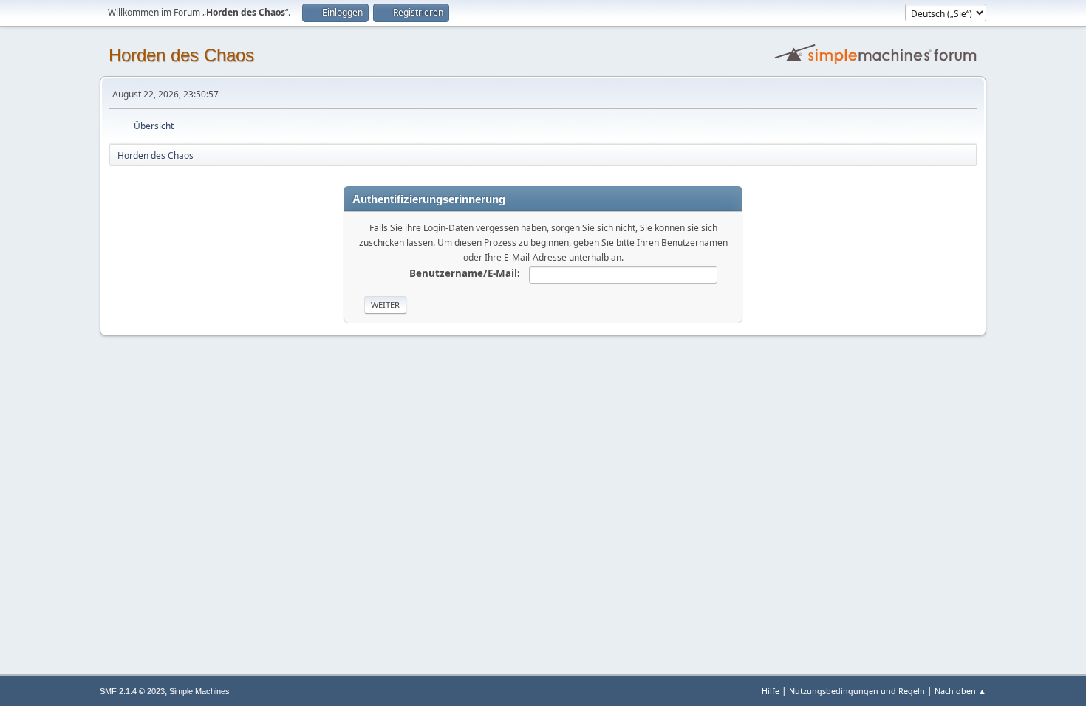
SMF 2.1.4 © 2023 (132, 691)
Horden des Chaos (181, 55)
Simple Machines (199, 691)
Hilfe (770, 690)
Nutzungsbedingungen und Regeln (857, 690)
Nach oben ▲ (960, 690)
